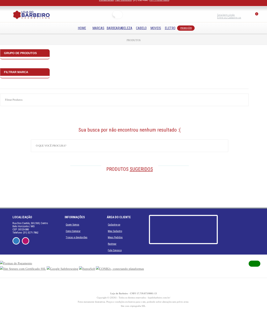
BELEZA (127, 28)
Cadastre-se (114, 224)
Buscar (119, 15)
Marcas (98, 28)
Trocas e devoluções (76, 237)
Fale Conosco (115, 250)
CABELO (141, 28)
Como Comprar (73, 231)
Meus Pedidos (115, 237)
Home (82, 28)
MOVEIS (155, 28)
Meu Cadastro (115, 231)
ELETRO (170, 28)
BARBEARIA (114, 28)
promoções (186, 28)
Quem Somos (72, 224)
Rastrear (112, 243)
